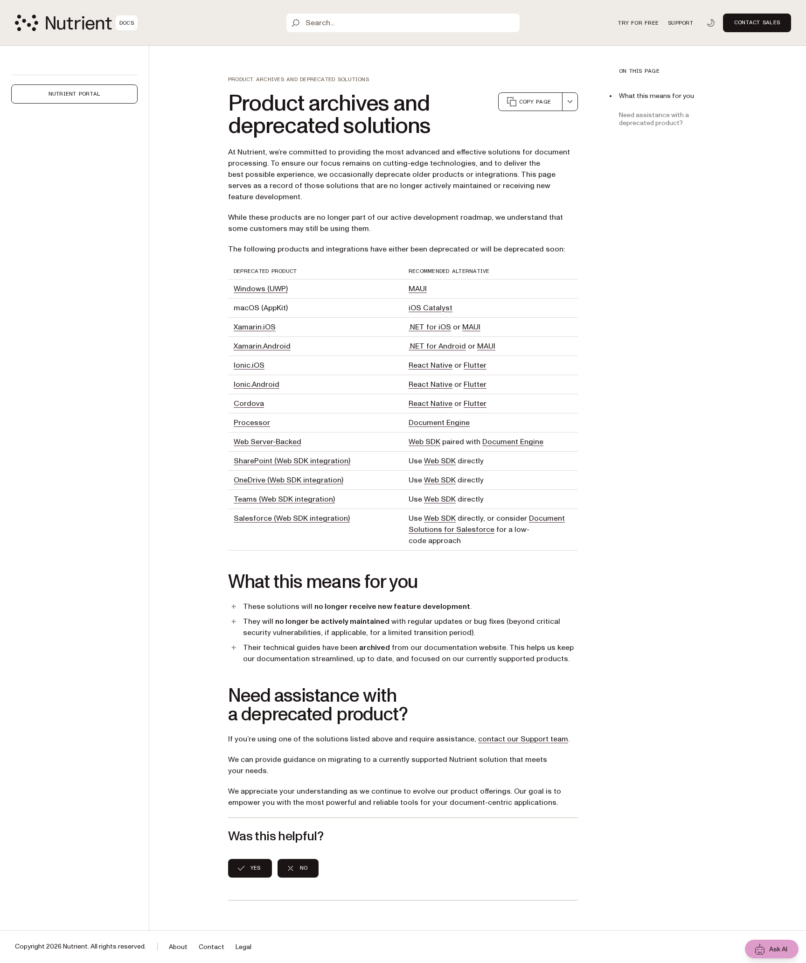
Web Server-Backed (267, 442)
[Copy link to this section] (215, 582)
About (178, 946)
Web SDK (424, 442)
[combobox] (570, 101)
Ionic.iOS (249, 365)
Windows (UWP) (261, 289)
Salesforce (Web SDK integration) (292, 518)
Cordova (249, 403)
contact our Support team (523, 739)
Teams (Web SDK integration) (284, 499)
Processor (252, 423)
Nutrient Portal (75, 94)
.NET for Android (437, 346)
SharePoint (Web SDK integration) (292, 461)
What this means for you (656, 95)
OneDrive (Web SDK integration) (288, 480)
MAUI (418, 289)
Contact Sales (757, 22)
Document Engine (439, 423)
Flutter (475, 365)
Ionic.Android (256, 384)
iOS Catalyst (430, 308)
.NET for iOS (430, 327)
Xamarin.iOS (255, 327)
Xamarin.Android (262, 346)
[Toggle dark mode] (710, 23)
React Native (430, 365)
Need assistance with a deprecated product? (654, 119)
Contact (211, 946)
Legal (243, 946)
